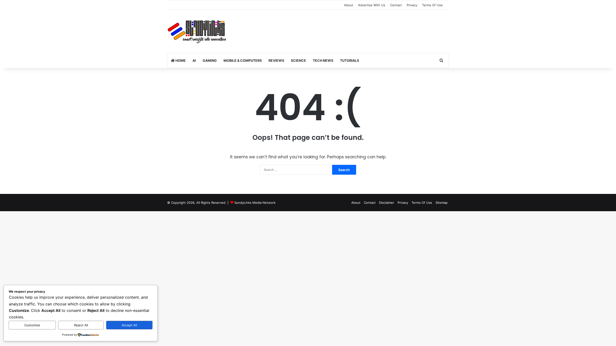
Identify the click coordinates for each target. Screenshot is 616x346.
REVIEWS (276, 60)
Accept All (129, 325)
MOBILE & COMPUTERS (243, 60)
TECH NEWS (323, 60)
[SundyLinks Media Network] (197, 31)
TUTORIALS (349, 60)
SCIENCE (298, 60)
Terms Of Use (432, 5)
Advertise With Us (371, 5)
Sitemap (442, 202)
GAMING (210, 60)
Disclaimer (386, 202)
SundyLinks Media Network (255, 202)
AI (194, 60)
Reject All (81, 325)
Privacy (412, 5)
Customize (32, 325)
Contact (396, 5)
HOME (180, 60)
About (348, 5)
